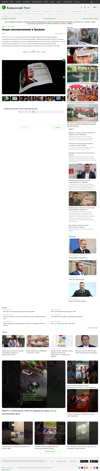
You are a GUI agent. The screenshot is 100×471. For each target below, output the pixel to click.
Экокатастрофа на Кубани (91, 18)
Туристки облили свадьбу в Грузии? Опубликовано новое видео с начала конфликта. (81, 386)
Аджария (10, 11)
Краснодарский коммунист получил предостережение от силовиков (79, 181)
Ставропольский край (78, 13)
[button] (64, 60)
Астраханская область (36, 11)
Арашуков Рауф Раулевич (76, 279)
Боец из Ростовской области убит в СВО (63, 311)
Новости (4, 1)
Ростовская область (50, 13)
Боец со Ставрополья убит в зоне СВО (63, 323)
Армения (28, 11)
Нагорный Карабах (28, 13)
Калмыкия (85, 11)
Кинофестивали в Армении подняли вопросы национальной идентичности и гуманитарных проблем (62, 353)
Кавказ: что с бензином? (9, 18)
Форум (46, 1)
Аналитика (26, 1)
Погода (77, 1)
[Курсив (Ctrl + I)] (23, 111)
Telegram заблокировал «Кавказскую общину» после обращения (81, 415)
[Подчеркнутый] (26, 111)
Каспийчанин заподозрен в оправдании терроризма (66, 316)
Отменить (58, 127)
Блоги (52, 1)
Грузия (56, 11)
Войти (94, 7)
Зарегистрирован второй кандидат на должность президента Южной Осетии (24, 324)
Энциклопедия (36, 1)
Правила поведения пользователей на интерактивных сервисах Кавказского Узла (35, 467)
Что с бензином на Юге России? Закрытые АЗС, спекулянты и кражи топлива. (81, 447)
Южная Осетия (92, 13)
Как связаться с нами (61, 461)
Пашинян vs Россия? (50, 18)
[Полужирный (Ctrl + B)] (19, 111)
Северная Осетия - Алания (61, 13)
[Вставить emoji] (33, 111)
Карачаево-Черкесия (6, 13)
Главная (4, 26)
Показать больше (50, 451)
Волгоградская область (48, 11)
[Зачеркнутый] (29, 111)
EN (97, 1)
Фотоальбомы (67, 1)
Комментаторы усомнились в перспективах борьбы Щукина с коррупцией (82, 208)
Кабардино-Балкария (76, 11)
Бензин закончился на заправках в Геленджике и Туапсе (37, 352)
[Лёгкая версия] (91, 2)
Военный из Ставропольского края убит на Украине (82, 154)
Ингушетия (67, 11)
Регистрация (24, 127)
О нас (52, 461)
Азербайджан (21, 11)
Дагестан (62, 11)
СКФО (70, 13)
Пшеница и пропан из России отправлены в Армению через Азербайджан (82, 133)
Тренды (18, 1)
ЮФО (12, 16)
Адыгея (15, 11)
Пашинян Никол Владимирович (78, 258)
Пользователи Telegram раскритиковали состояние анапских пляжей (81, 144)
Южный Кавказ (5, 16)
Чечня (86, 13)
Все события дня (93, 327)
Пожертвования (72, 461)
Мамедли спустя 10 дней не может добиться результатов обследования (86, 352)
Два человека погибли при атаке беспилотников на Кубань (78, 226)
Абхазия (4, 11)
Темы (11, 1)
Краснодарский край (17, 13)
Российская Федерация (39, 13)
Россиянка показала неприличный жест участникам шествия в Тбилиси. (47, 447)
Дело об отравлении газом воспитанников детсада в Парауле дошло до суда (24, 317)
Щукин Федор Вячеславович (77, 301)
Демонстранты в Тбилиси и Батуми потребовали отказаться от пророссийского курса (13, 352)
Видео (59, 1)
